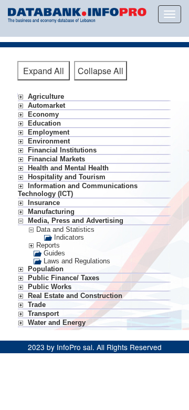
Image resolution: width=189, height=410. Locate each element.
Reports (47, 245)
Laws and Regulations (75, 261)
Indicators (68, 237)
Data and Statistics (64, 229)
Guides (53, 253)
